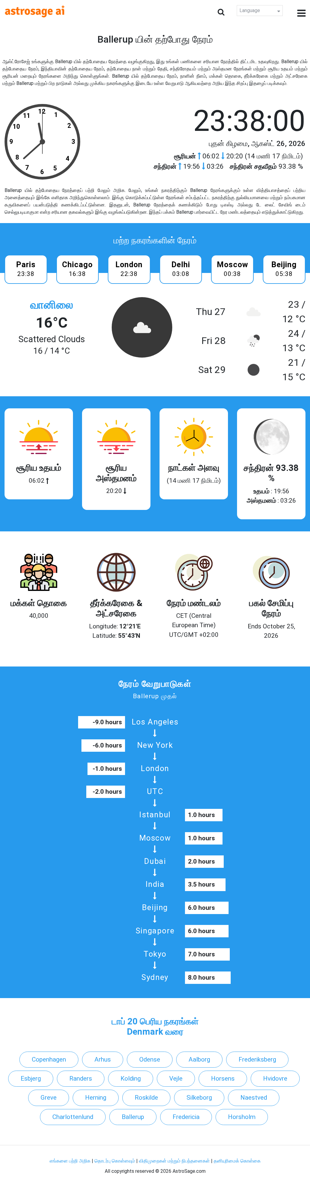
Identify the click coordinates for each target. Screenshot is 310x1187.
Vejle (176, 1078)
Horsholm (242, 1117)
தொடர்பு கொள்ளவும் (115, 1161)
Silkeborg (199, 1097)
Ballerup (133, 1117)
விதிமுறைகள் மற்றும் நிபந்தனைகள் (174, 1161)
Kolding (130, 1078)
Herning (95, 1097)
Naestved (253, 1097)
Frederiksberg (257, 1059)
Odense (149, 1059)
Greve (49, 1097)
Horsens (223, 1078)
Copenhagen (49, 1059)
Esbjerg (31, 1078)
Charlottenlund (72, 1117)
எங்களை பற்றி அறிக (71, 1161)
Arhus (102, 1059)
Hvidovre (275, 1078)
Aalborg (199, 1059)
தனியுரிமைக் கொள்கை (237, 1161)
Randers (80, 1078)
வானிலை (51, 304)
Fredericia (186, 1117)
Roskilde (146, 1097)
